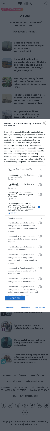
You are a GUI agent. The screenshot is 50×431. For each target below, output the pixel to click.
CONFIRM (15, 298)
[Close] (45, 123)
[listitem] (25, 170)
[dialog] (25, 215)
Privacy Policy (39, 307)
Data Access (25, 307)
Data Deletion (10, 307)
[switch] (40, 176)
